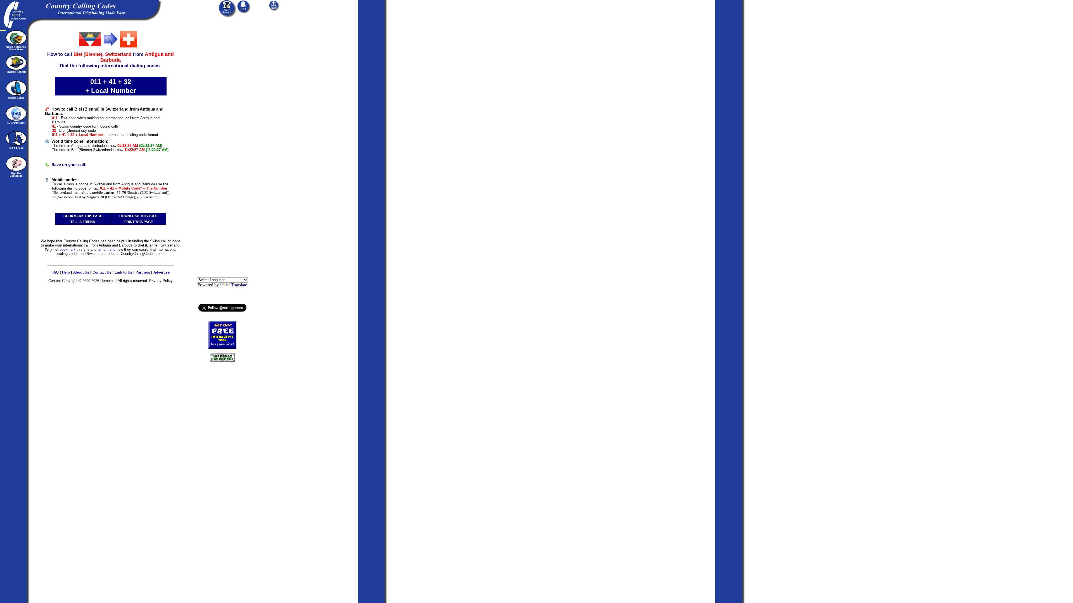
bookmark (67, 249)
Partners (143, 272)
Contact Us (101, 272)
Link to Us (123, 272)
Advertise (161, 272)
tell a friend (106, 249)
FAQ (55, 272)
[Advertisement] (222, 113)
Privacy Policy (161, 281)
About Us (81, 272)
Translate (239, 285)
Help (66, 272)
